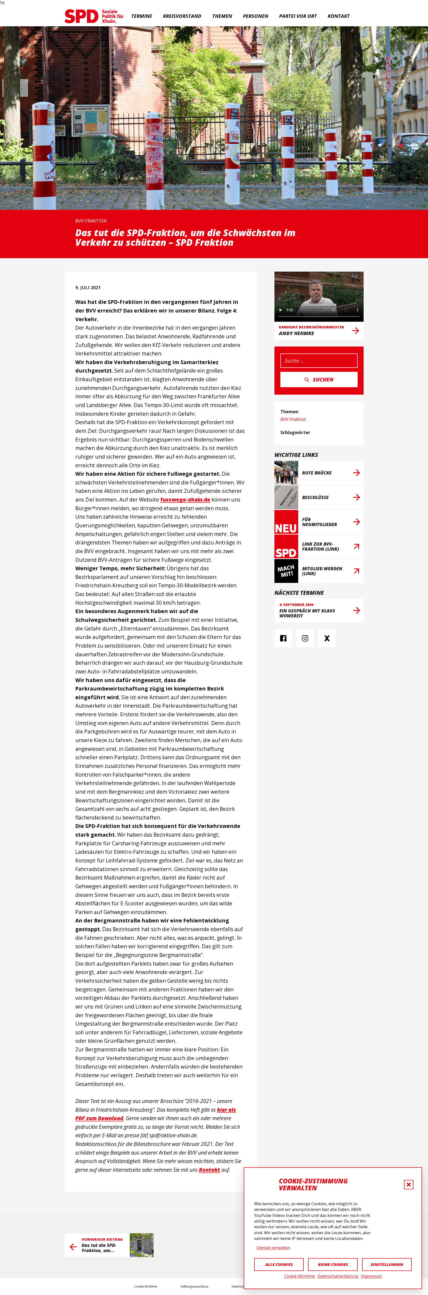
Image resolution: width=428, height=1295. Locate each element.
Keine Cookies (333, 1264)
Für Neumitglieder (319, 522)
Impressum (371, 1276)
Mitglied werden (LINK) (322, 571)
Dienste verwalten (273, 1247)
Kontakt (209, 1169)
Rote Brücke (317, 472)
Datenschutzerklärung (338, 1276)
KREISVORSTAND (182, 16)
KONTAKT (339, 16)
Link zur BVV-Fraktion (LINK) (320, 546)
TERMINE (141, 16)
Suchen (323, 379)
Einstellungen (387, 1264)
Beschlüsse (315, 497)
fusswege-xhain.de (185, 499)
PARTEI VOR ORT (298, 16)
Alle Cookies (279, 1264)
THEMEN (222, 16)
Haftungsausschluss (194, 1286)
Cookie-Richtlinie (299, 1276)
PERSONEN (255, 16)
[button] (409, 1185)
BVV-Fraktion (91, 221)
